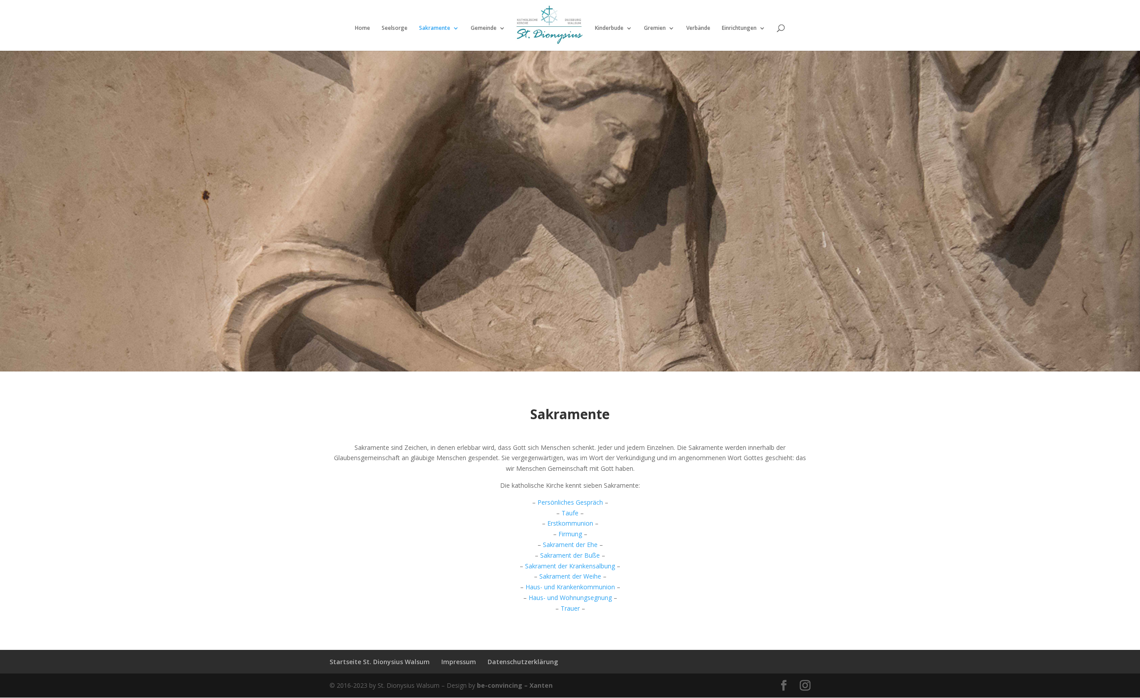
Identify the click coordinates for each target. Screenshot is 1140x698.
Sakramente (434, 28)
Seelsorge (394, 28)
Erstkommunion (570, 523)
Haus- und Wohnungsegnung (570, 597)
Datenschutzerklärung (523, 661)
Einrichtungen (739, 28)
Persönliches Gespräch (570, 502)
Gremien (655, 28)
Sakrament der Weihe (570, 576)
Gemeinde (484, 28)
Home (362, 28)
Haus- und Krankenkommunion (570, 587)
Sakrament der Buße (570, 555)
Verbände (698, 28)
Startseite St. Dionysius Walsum (380, 661)
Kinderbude (609, 28)
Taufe (570, 513)
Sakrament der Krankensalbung (570, 566)
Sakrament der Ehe (570, 544)
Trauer (570, 608)
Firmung (570, 534)
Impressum (458, 661)
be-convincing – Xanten (515, 685)
